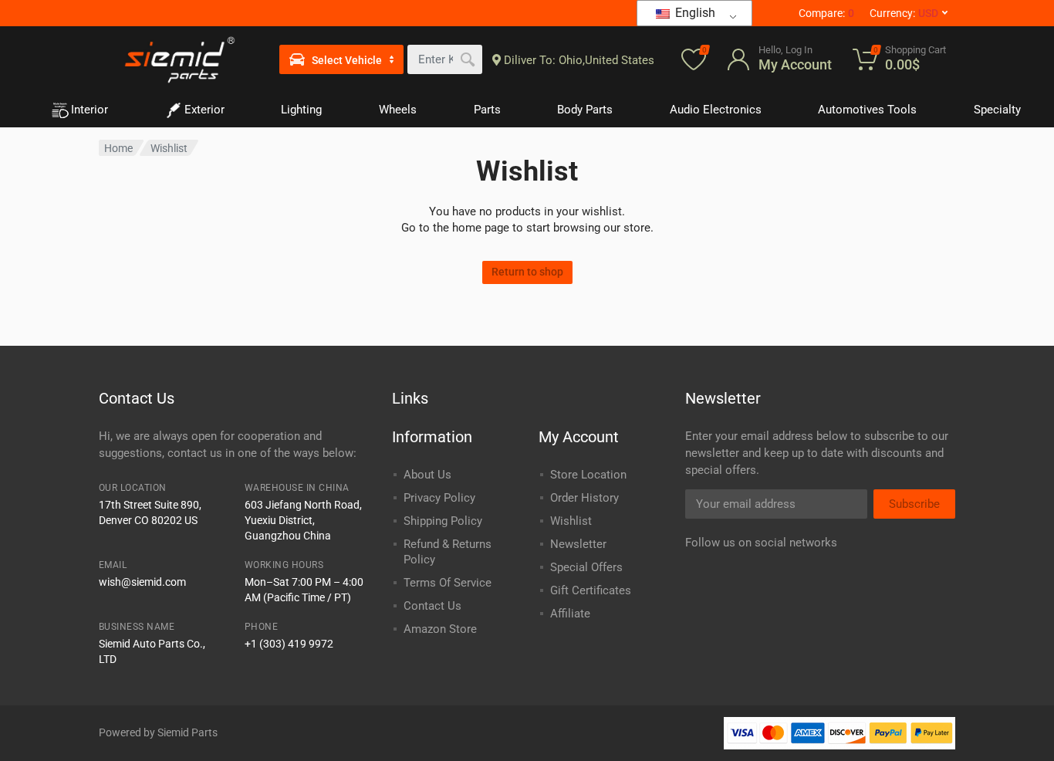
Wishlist (571, 521)
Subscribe (914, 504)
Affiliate (570, 614)
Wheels (398, 110)
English (693, 12)
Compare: (826, 13)
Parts (487, 110)
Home (118, 148)
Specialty (997, 110)
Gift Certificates (590, 590)
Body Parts (585, 110)
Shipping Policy (443, 521)
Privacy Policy (439, 498)
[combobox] (444, 59)
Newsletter (578, 544)
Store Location (588, 475)
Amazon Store (440, 629)
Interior (89, 110)
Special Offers (586, 567)
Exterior (204, 110)
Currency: (904, 13)
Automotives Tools (867, 110)
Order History (584, 498)
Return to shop (527, 272)
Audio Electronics (716, 110)
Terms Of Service (448, 583)
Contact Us (432, 606)
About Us (427, 475)
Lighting (301, 110)
